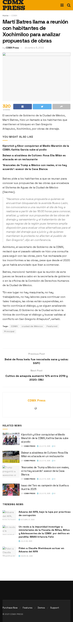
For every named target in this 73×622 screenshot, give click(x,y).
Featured (52, 326)
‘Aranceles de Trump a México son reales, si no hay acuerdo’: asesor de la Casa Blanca (45, 471)
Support (54, 607)
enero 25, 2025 (26, 556)
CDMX (14, 15)
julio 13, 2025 (44, 446)
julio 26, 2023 (26, 541)
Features (27, 607)
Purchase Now (10, 607)
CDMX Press (12, 47)
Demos (41, 607)
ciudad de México (32, 326)
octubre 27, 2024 (27, 519)
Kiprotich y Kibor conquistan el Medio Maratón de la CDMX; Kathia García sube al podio (44, 438)
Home (5, 15)
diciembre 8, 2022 (34, 47)
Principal (9, 331)
